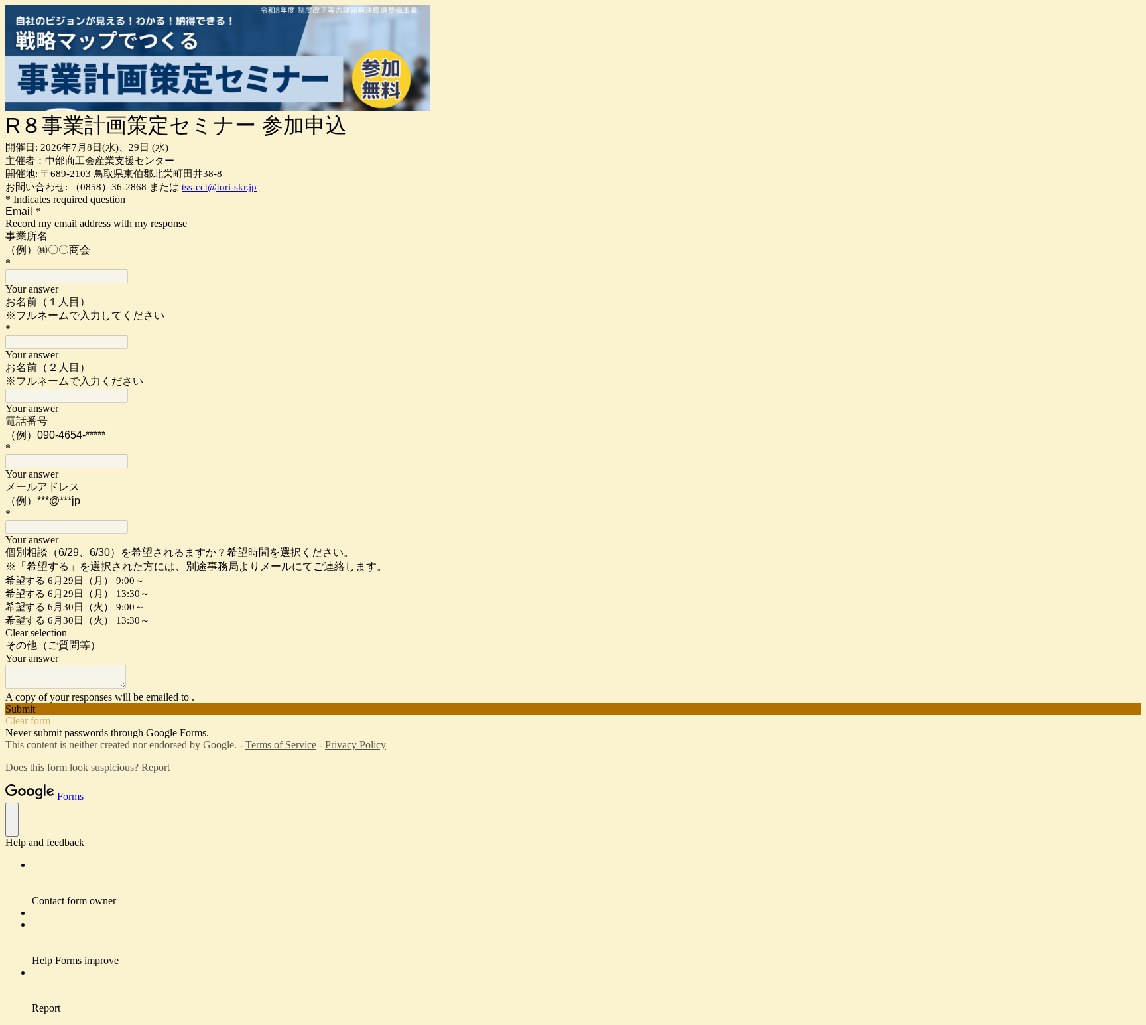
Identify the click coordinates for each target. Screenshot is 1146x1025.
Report (155, 767)
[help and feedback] (12, 820)
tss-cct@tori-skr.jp (219, 187)
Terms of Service (280, 744)
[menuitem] (586, 883)
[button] (573, 633)
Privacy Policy (355, 744)
